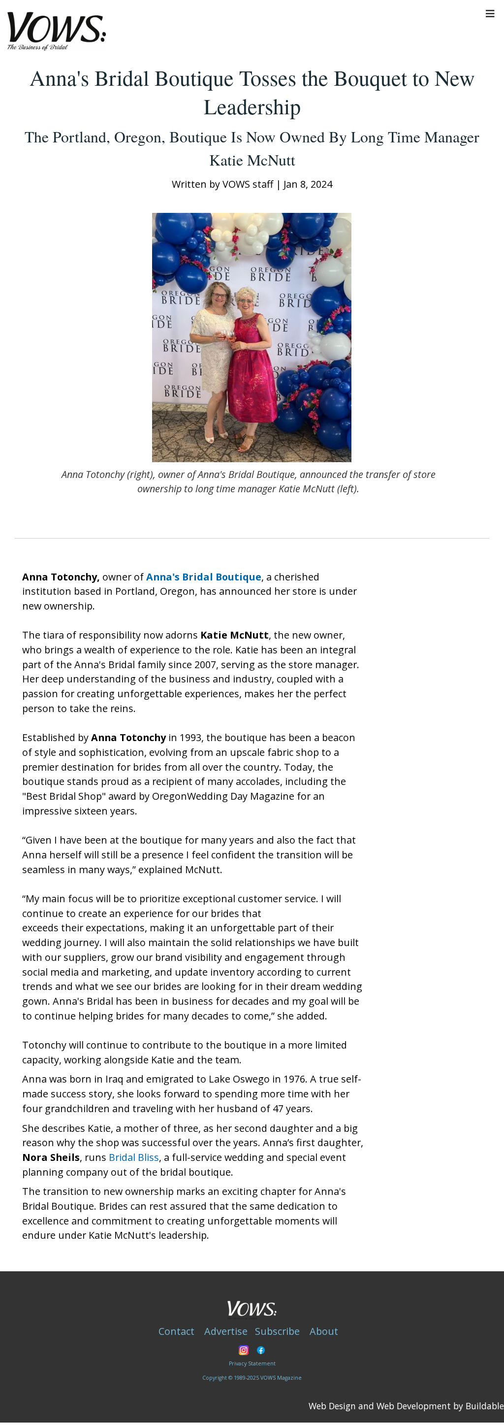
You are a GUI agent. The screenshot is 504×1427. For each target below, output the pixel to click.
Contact (176, 1331)
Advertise (226, 1331)
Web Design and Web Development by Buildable (406, 1406)
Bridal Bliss (134, 1157)
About (324, 1331)
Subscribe (277, 1331)
